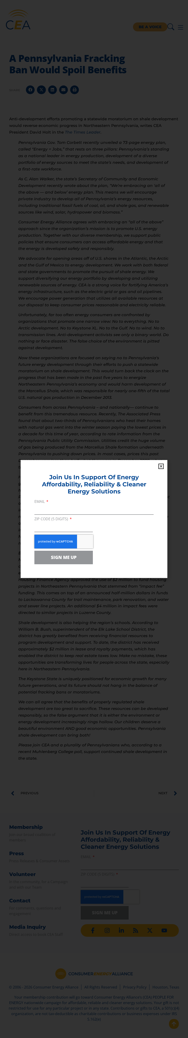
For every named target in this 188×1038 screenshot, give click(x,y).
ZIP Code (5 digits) (51, 519)
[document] (94, 519)
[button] (161, 466)
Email (40, 502)
